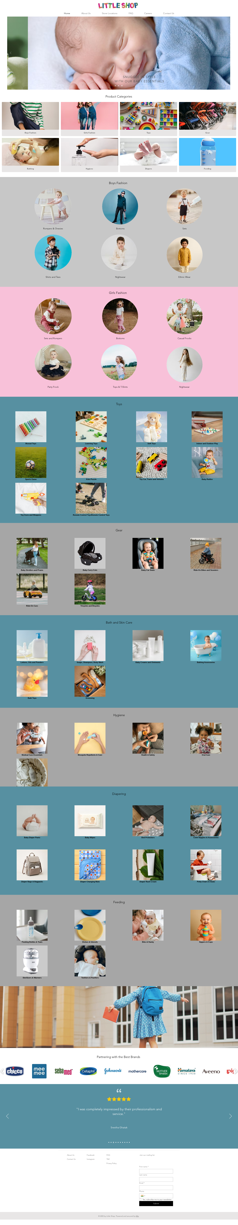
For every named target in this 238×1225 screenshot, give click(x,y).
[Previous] (10, 53)
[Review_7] (122, 1142)
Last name (143, 1175)
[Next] (226, 53)
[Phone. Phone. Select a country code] (143, 1196)
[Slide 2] (118, 85)
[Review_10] (129, 1142)
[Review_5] (117, 1142)
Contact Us (71, 1159)
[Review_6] (120, 1142)
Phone (141, 1191)
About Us (70, 1155)
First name (144, 1167)
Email (142, 1183)
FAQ (108, 1155)
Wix (137, 1216)
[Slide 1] (115, 85)
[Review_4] (115, 1142)
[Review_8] (124, 1142)
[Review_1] (108, 1142)
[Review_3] (113, 1142)
